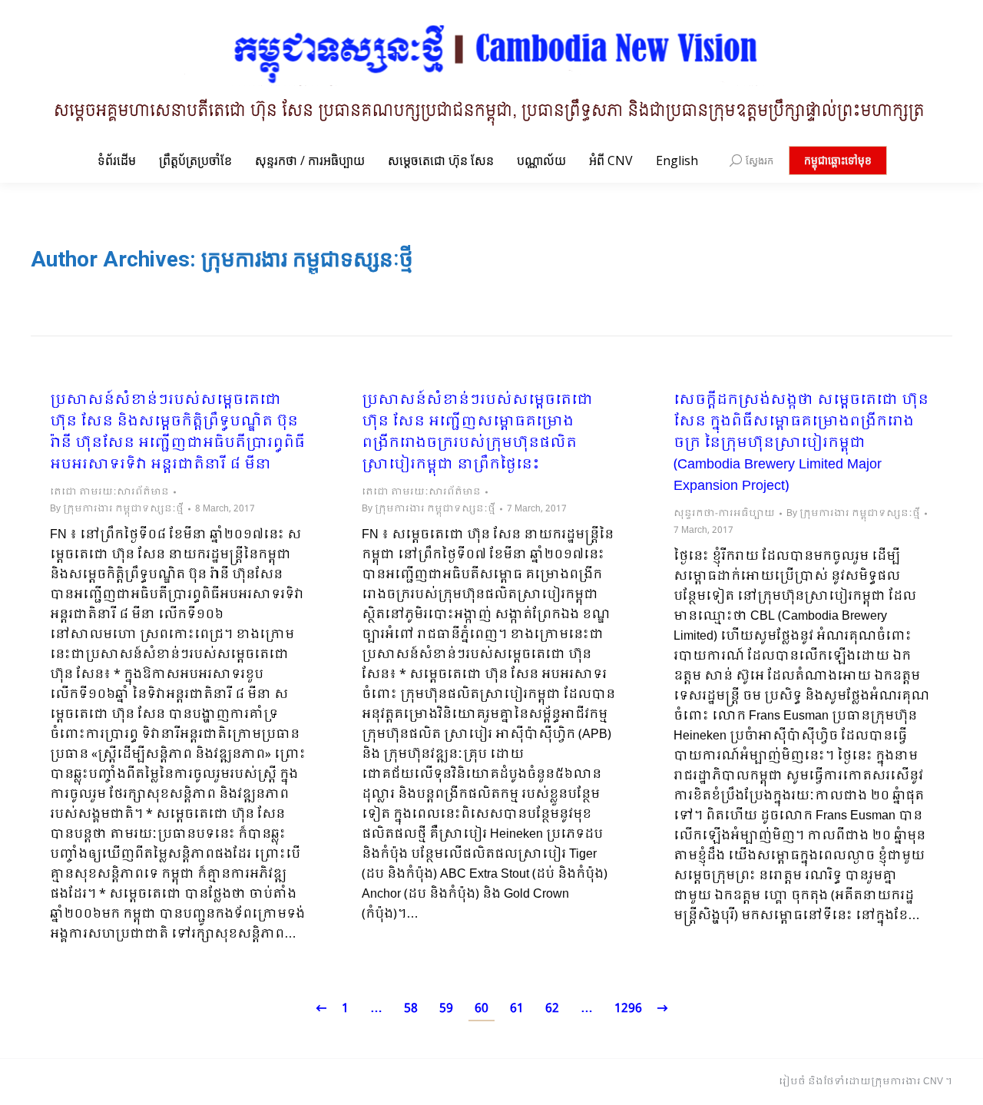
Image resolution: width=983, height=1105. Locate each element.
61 (517, 1008)
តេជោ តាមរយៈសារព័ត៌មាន (109, 492)
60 (481, 1008)
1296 (628, 1008)
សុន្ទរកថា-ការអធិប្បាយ (724, 513)
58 (411, 1008)
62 (552, 1008)
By (117, 509)
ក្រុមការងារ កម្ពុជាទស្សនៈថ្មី (307, 259)
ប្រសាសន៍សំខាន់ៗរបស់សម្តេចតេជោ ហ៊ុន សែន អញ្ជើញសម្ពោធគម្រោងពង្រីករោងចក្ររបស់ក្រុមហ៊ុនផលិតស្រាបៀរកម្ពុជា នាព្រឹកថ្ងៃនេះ (477, 433)
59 (446, 1008)
